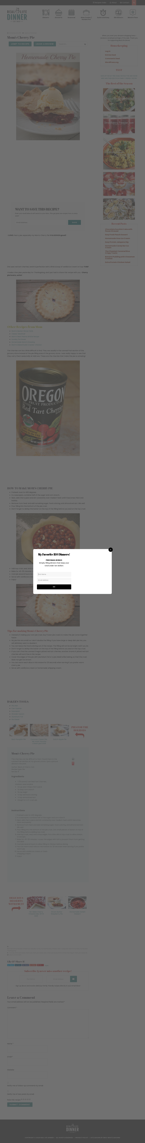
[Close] (110, 550)
